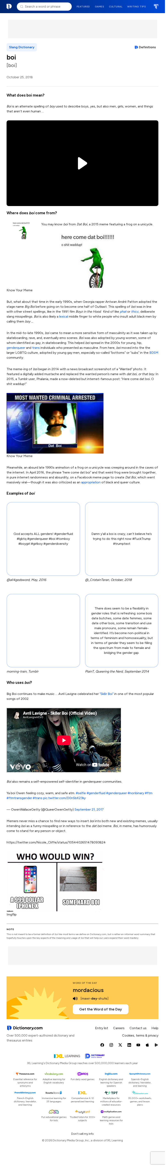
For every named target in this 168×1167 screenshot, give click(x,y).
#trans (37, 798)
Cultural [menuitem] (115, 6)
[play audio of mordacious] (75, 998)
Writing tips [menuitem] (136, 6)
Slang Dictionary (21, 47)
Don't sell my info (82, 1134)
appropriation (91, 482)
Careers (119, 1028)
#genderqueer (116, 793)
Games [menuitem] (99, 6)
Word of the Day (85, 983)
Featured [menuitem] (83, 6)
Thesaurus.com (156, 6)
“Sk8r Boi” (107, 694)
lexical (63, 316)
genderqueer (16, 348)
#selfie (81, 793)
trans (36, 348)
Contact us (137, 1028)
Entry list (101, 1028)
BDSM (153, 353)
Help (154, 1028)
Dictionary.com (9, 6)
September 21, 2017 (89, 809)
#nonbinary (136, 793)
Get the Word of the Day (100, 1009)
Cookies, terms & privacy (140, 1035)
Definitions (147, 47)
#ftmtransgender (19, 798)
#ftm (148, 793)
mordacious (88, 989)
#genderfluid (96, 793)
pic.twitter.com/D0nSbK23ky (64, 798)
